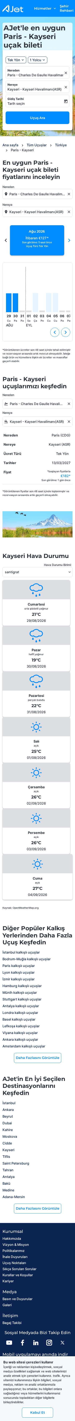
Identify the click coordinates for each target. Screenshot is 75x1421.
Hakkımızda (11, 1238)
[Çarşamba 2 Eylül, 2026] (35, 302)
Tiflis (6, 1156)
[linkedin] (36, 1343)
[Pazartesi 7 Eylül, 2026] (68, 311)
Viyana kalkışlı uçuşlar (20, 1033)
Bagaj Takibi (11, 1323)
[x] (63, 1343)
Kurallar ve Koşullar (17, 1275)
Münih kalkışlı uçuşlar (19, 992)
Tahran (8, 1170)
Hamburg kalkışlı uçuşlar (22, 986)
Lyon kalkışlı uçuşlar (18, 972)
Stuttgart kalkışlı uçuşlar (21, 999)
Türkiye (61, 145)
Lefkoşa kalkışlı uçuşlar (21, 1026)
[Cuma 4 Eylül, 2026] (48, 302)
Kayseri (8, 1150)
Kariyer (8, 1281)
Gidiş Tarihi (16, 99)
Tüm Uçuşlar (37, 145)
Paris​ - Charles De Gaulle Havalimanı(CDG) (35, 75)
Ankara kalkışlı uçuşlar (20, 1039)
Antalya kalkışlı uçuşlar (20, 1006)
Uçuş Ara (37, 118)
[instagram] (49, 1343)
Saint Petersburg (15, 1163)
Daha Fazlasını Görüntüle (37, 1058)
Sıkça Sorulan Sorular (19, 1269)
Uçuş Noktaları (14, 1263)
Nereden (14, 70)
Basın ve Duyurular (17, 1299)
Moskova (9, 1136)
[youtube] (9, 1343)
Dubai (7, 1123)
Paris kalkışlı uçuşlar (18, 966)
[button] (37, 60)
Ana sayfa (10, 145)
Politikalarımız (13, 1251)
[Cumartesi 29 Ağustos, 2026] (8, 302)
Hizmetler (45, 8)
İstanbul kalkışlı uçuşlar (21, 952)
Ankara (8, 1110)
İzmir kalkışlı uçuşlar (18, 979)
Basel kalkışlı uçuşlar (18, 1019)
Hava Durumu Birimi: (57, 565)
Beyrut (7, 1116)
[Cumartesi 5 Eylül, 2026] (55, 302)
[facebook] (23, 1343)
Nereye (13, 84)
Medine (8, 1190)
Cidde (7, 1143)
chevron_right (69, 240)
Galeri (7, 1305)
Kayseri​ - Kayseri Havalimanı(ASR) (35, 89)
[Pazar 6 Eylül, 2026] (62, 311)
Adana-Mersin (13, 1197)
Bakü (6, 1183)
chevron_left (5, 240)
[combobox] (37, 194)
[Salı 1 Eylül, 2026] (28, 311)
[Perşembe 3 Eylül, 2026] (42, 311)
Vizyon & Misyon (15, 1244)
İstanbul (8, 1103)
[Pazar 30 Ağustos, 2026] (15, 302)
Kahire (7, 1130)
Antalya (8, 1177)
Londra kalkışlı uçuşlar (20, 1013)
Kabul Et (37, 1413)
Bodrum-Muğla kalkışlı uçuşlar (26, 959)
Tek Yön (14, 60)
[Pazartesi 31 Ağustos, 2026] (22, 311)
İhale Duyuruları (15, 1257)
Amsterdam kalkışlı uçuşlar (23, 1046)
